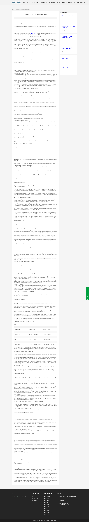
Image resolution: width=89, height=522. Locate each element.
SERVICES (70, 2)
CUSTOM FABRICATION (35, 2)
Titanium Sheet (46, 510)
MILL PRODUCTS (52, 2)
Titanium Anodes (47, 496)
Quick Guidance (35, 493)
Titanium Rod (46, 502)
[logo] (16, 2)
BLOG (78, 2)
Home (24, 2)
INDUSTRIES (64, 2)
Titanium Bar (46, 508)
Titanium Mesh (46, 512)
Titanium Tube (46, 500)
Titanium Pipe (46, 506)
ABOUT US (28, 2)
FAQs (74, 2)
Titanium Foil (46, 514)
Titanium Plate (46, 504)
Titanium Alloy (46, 498)
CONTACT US (82, 2)
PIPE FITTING (58, 2)
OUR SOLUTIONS (44, 2)
